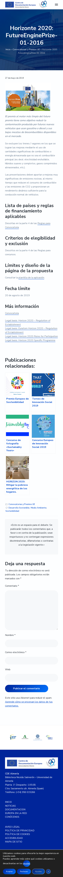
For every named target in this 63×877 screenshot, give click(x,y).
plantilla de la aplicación (31, 277)
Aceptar (9, 871)
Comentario (12, 586)
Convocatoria (12, 313)
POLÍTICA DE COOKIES (17, 834)
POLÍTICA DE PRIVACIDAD (19, 830)
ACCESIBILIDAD (14, 838)
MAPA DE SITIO (13, 841)
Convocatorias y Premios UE (26, 49)
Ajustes (38, 871)
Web (7, 669)
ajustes (26, 863)
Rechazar (24, 871)
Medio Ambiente (38, 507)
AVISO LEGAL (12, 826)
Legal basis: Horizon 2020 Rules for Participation (31, 336)
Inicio (8, 49)
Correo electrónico (15, 652)
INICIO (8, 802)
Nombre (10, 635)
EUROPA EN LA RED (16, 813)
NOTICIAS (10, 805)
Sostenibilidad (12, 511)
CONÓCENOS (12, 816)
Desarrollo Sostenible (19, 507)
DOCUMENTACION (15, 809)
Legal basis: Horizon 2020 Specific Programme (30, 340)
